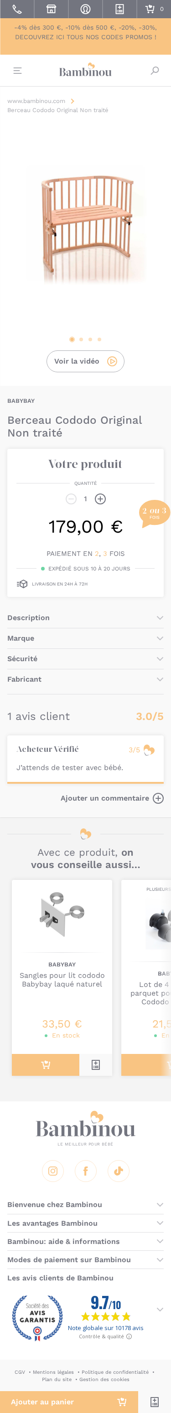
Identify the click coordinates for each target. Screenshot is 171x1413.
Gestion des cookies (104, 1379)
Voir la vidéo (76, 361)
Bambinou (85, 69)
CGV (20, 1372)
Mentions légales (53, 1372)
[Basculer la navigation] (16, 71)
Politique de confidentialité (115, 1372)
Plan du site (57, 1379)
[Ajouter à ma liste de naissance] (154, 1402)
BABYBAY (21, 400)
